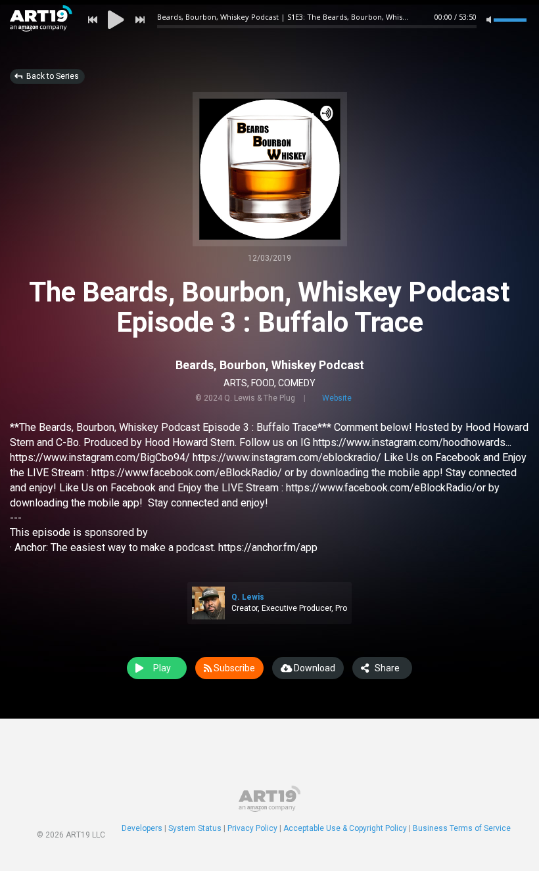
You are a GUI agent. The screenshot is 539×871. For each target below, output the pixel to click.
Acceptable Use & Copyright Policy (345, 828)
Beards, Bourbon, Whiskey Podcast (270, 365)
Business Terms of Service (462, 828)
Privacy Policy (252, 828)
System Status (195, 828)
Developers (142, 828)
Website (337, 398)
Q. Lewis (247, 597)
